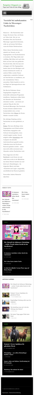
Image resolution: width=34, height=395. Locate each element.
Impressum (5, 392)
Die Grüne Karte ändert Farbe (25, 194)
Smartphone (16, 137)
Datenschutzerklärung (15, 392)
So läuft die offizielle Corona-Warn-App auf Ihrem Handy (16, 269)
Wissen (16, 113)
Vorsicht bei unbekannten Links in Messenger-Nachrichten (15, 23)
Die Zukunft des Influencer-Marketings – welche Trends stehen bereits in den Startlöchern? (6, 205)
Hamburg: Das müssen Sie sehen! (13, 369)
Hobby (6, 324)
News (6, 222)
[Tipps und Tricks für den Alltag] (17, 5)
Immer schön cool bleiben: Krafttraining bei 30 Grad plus (17, 362)
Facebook (6, 157)
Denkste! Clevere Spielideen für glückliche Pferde (14, 345)
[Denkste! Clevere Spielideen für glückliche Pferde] (16, 334)
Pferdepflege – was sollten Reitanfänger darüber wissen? (15, 353)
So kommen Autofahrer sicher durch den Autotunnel (15, 196)
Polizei (5, 126)
